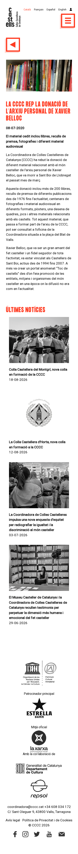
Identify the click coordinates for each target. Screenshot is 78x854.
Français (38, 9)
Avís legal (13, 820)
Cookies (66, 820)
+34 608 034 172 (57, 807)
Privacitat (46, 820)
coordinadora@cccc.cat (25, 807)
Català (27, 9)
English (62, 9)
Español (51, 9)
